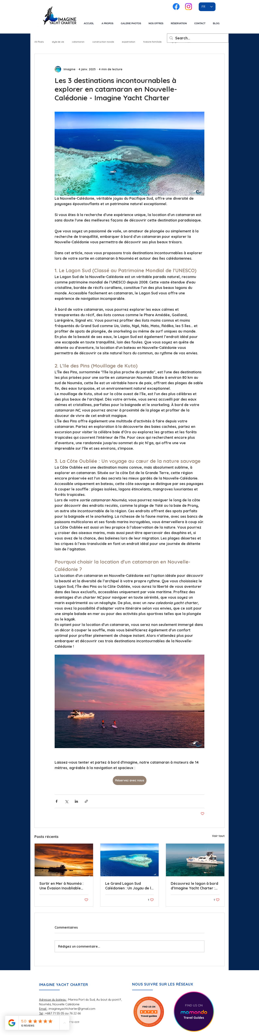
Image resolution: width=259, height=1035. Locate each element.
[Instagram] (188, 6)
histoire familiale (152, 41)
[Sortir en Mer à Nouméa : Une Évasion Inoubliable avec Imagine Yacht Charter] (64, 860)
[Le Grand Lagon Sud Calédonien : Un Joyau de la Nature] (129, 860)
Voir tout (218, 836)
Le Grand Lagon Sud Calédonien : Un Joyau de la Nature (129, 885)
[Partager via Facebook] (56, 801)
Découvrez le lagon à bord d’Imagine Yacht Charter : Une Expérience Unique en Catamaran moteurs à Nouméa (194, 885)
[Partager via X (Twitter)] (66, 801)
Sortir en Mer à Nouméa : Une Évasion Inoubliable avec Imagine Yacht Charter (61, 885)
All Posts (39, 41)
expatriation (128, 41)
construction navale (103, 41)
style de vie (58, 41)
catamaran (78, 41)
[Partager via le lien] (86, 801)
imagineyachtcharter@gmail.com (72, 1009)
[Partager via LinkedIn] (76, 801)
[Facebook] (176, 6)
